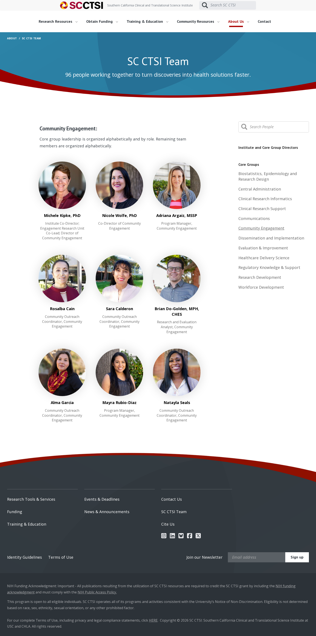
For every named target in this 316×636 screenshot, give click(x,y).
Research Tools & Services (31, 499)
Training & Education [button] (145, 21)
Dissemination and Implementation (271, 238)
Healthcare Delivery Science (263, 257)
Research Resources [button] (56, 21)
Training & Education (26, 524)
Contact (264, 21)
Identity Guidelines (24, 557)
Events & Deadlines (102, 499)
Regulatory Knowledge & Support (269, 267)
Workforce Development (261, 287)
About (12, 38)
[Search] (244, 127)
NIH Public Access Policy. (97, 592)
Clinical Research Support (262, 208)
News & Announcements (106, 511)
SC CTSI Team (174, 511)
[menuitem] (60, 21)
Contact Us (171, 499)
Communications (254, 218)
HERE (153, 620)
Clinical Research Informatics (265, 198)
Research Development (259, 277)
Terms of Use (60, 557)
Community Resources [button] (196, 21)
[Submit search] (204, 5)
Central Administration (259, 189)
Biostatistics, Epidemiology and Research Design (267, 176)
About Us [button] (236, 21)
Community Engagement (261, 228)
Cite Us (168, 524)
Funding (14, 511)
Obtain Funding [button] (100, 21)
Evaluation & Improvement (263, 247)
